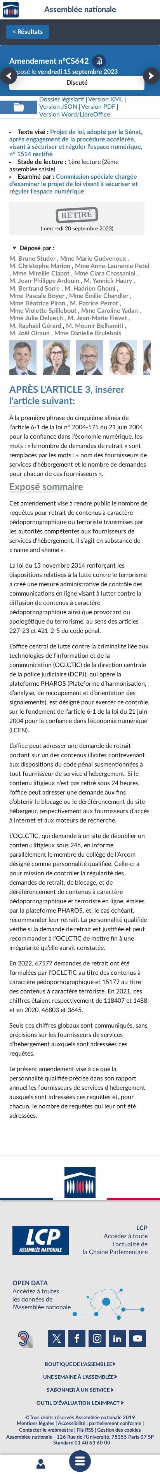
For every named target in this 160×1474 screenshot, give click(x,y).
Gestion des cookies (119, 1430)
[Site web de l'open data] (80, 1295)
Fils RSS (85, 1430)
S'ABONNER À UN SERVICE (78, 1390)
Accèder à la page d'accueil (11, 9)
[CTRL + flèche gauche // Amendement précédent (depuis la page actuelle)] (8, 75)
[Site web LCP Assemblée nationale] (80, 1240)
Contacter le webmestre (46, 1430)
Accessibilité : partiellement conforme (99, 1423)
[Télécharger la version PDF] (99, 61)
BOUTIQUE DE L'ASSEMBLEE (78, 1364)
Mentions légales (35, 1423)
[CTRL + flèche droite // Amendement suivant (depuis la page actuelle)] (151, 75)
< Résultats (27, 32)
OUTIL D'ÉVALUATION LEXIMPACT (78, 1403)
